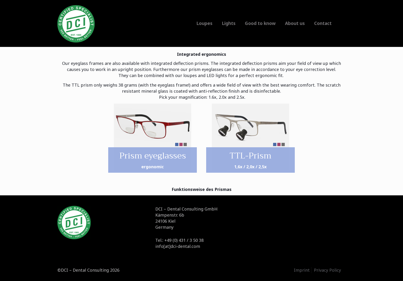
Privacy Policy (327, 270)
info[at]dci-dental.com (177, 246)
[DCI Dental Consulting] (76, 23)
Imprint (302, 270)
